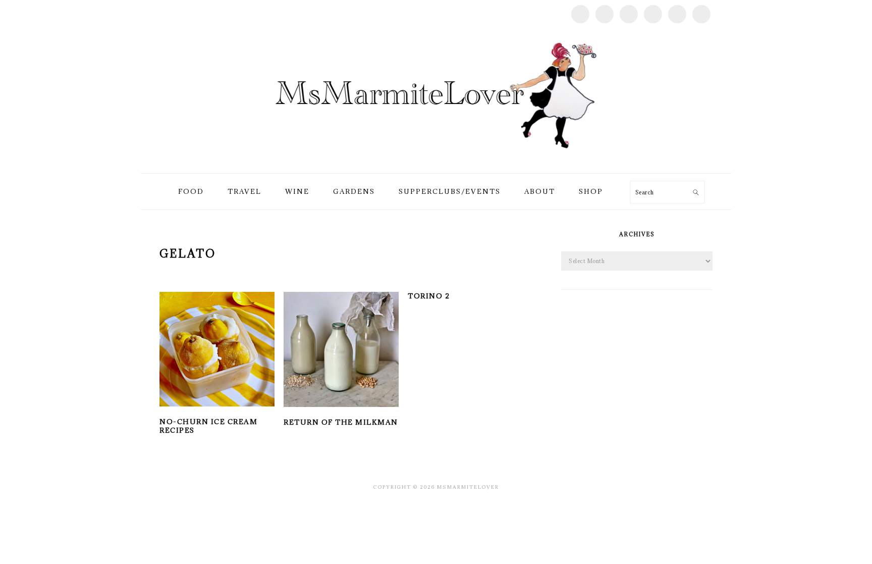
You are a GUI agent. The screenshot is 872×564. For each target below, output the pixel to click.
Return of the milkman (341, 422)
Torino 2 (429, 295)
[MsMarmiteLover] (436, 161)
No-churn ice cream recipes (208, 426)
